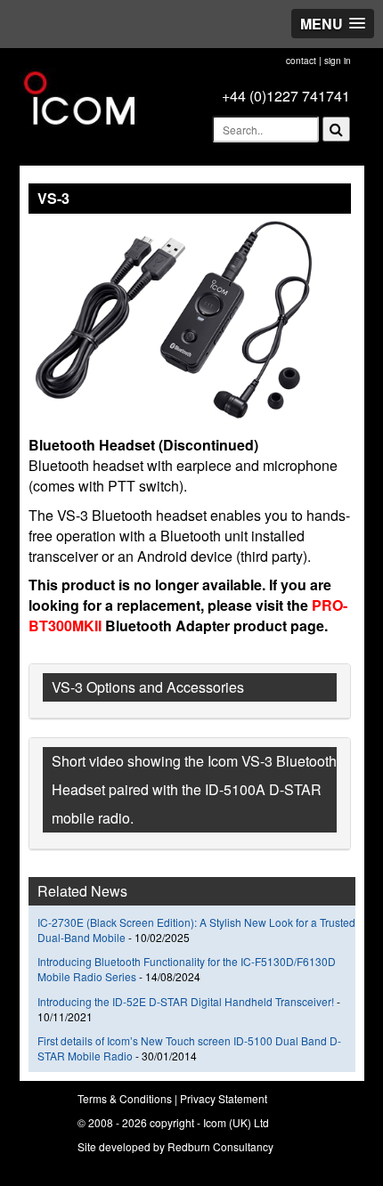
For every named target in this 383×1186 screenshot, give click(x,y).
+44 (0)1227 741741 (286, 95)
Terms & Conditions (124, 1098)
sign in (337, 60)
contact (301, 60)
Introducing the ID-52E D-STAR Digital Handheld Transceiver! (185, 1001)
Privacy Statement (223, 1098)
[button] (332, 23)
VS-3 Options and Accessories (148, 687)
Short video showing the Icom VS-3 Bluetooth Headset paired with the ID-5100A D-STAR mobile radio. (194, 789)
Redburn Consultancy (220, 1146)
